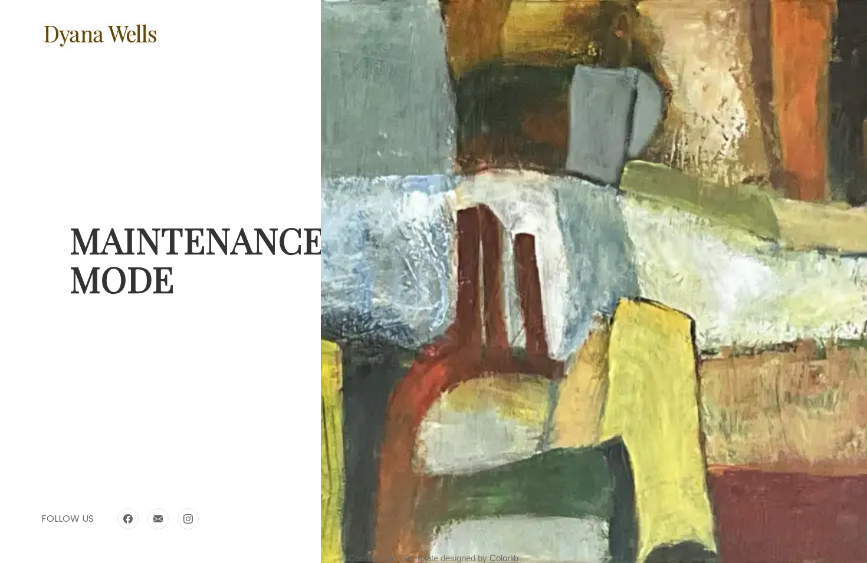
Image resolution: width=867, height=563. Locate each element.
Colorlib (504, 558)
